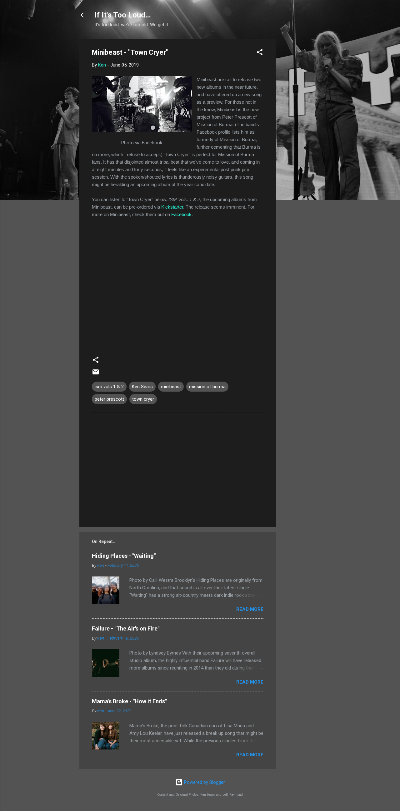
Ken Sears (142, 386)
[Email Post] (95, 374)
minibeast (171, 386)
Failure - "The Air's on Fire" (125, 628)
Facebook (181, 214)
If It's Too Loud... (122, 15)
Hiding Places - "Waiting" (124, 555)
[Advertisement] (301, 132)
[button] (259, 53)
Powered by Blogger (204, 782)
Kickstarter (172, 207)
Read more (249, 609)
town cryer (143, 399)
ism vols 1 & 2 (109, 386)
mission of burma (207, 386)
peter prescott (109, 399)
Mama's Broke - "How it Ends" (129, 701)
